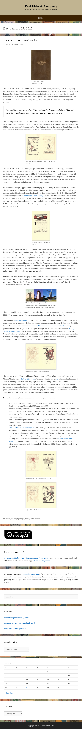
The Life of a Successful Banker (20, 40)
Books (8, 519)
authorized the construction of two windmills (48, 326)
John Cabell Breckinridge (33, 196)
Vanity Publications (32, 519)
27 (27, 687)
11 (6, 679)
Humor (13, 519)
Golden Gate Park (22, 320)
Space (11, 441)
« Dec (6, 693)
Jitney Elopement (28, 379)
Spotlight (20, 519)
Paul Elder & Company (41, 6)
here (57, 379)
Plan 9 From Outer (65, 439)
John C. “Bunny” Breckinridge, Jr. (21, 428)
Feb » (12, 693)
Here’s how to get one (41, 561)
